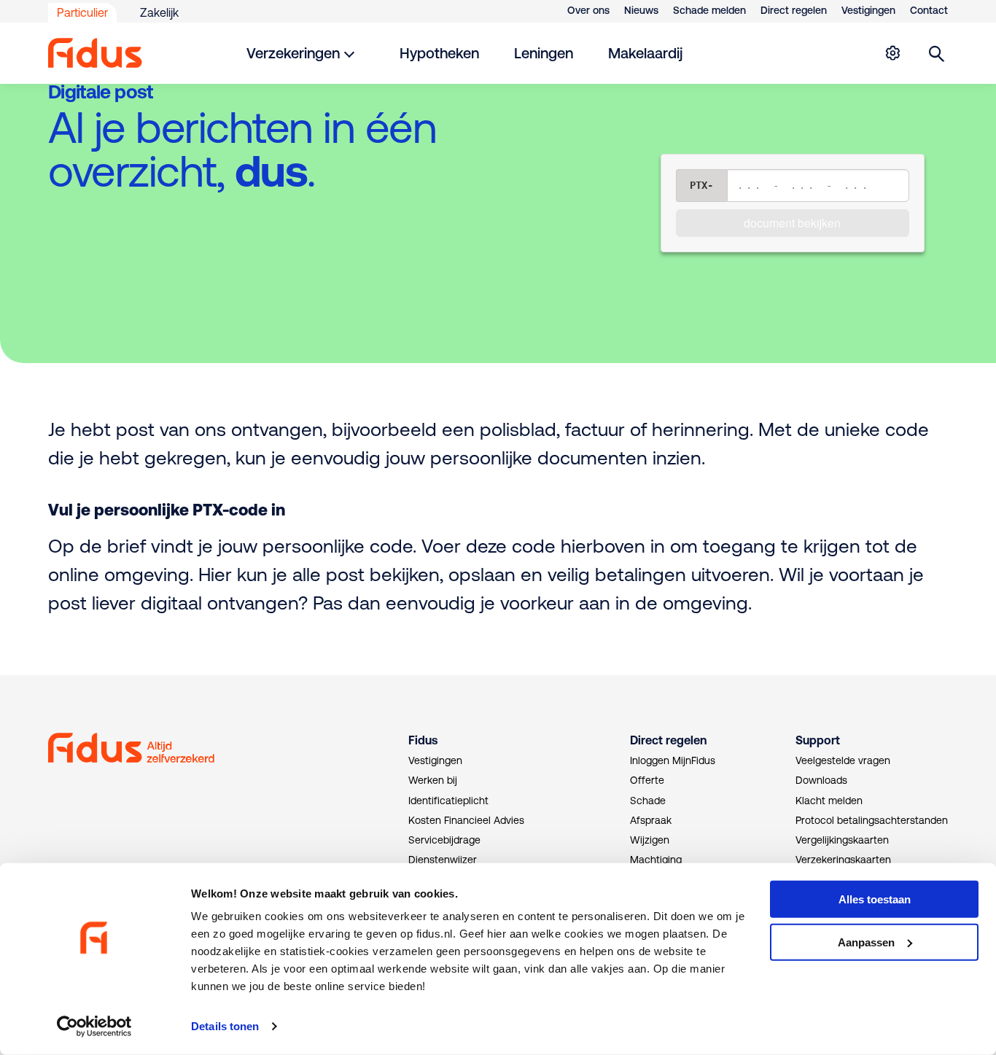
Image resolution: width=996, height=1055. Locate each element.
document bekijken (792, 222)
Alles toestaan (875, 899)
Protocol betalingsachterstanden (871, 820)
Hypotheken (439, 52)
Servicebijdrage (444, 840)
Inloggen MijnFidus (672, 760)
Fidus (422, 740)
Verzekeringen (293, 52)
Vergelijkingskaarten (842, 840)
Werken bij (432, 780)
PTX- (701, 185)
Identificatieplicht (448, 800)
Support (817, 740)
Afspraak (651, 820)
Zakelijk (159, 12)
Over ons (588, 10)
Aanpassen (866, 942)
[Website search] (937, 53)
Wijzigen (649, 840)
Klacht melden (829, 800)
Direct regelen (793, 10)
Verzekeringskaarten (843, 859)
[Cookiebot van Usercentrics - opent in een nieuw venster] (94, 1027)
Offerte (647, 780)
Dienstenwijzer (442, 859)
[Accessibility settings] (892, 53)
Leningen (543, 52)
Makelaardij (645, 52)
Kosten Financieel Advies (466, 820)
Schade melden (709, 10)
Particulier (82, 12)
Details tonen (225, 1026)
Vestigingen (868, 10)
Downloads (821, 780)
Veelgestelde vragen (842, 760)
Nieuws (641, 10)
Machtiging (656, 859)
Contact (929, 10)
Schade (648, 800)
